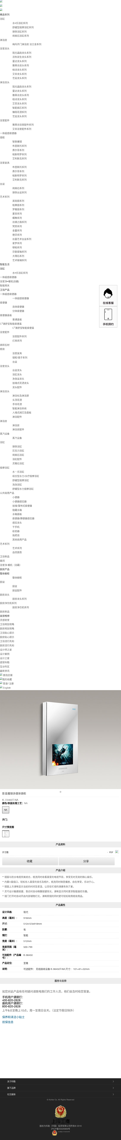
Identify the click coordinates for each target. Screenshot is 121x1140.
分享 (86, 861)
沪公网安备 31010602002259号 (64, 1131)
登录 (5, 683)
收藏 (29, 861)
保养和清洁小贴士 (13, 1017)
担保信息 (7, 1022)
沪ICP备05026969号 (60, 1129)
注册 (11, 683)
